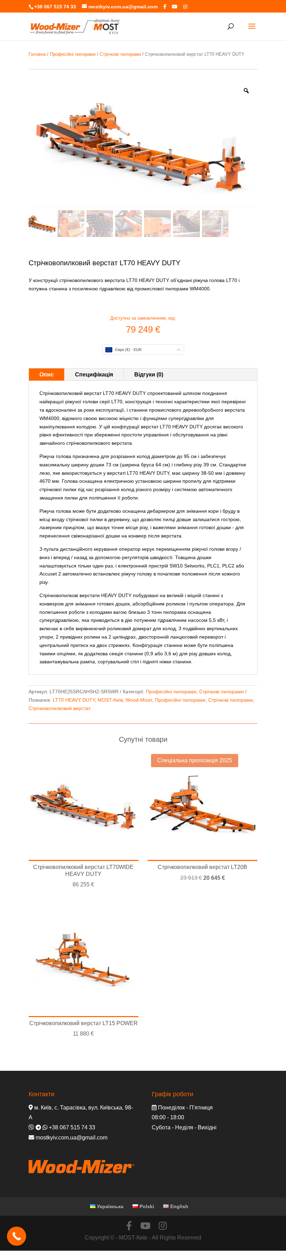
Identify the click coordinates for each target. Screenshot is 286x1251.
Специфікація (94, 374)
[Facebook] (164, 6)
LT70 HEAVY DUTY (74, 700)
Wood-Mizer (139, 700)
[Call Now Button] (16, 1236)
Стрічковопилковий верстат (60, 708)
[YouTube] (175, 6)
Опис (46, 374)
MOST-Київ (110, 700)
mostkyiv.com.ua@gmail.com (71, 1138)
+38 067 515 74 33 (55, 6)
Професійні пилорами (73, 54)
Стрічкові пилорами (120, 54)
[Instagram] (185, 6)
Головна (37, 54)
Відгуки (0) (148, 374)
